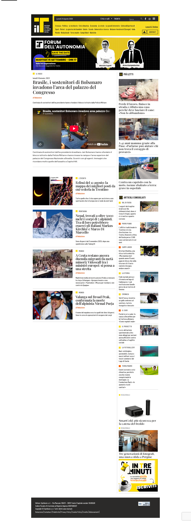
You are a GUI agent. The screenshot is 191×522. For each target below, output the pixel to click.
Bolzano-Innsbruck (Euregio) (120, 29)
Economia (93, 26)
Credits (85, 512)
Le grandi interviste (113, 26)
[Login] (144, 32)
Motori (62, 29)
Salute (85, 29)
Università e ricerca (101, 29)
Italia (133, 29)
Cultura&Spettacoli (128, 26)
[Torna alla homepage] (42, 25)
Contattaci (47, 512)
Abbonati (152, 32)
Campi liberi (84, 33)
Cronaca (58, 26)
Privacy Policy (66, 512)
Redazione (39, 512)
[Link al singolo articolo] (53, 191)
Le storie (101, 26)
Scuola (90, 29)
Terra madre (74, 33)
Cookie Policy (77, 512)
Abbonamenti (94, 512)
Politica (65, 26)
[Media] (154, 19)
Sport (57, 29)
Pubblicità (56, 512)
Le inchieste (73, 26)
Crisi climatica (84, 26)
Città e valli (105, 18)
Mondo (57, 33)
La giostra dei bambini (74, 29)
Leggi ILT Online (152, 26)
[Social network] (145, 19)
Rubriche (93, 33)
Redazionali (65, 33)
